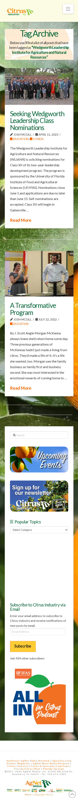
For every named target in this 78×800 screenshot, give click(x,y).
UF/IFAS (56, 401)
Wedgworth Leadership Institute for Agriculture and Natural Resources (38, 234)
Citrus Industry (17, 766)
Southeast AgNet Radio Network (28, 760)
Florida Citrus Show (27, 768)
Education (20, 139)
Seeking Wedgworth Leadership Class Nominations (37, 120)
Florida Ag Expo (53, 768)
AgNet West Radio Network (51, 763)
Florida (37, 139)
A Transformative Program (33, 308)
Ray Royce (40, 401)
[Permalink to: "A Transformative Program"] (39, 273)
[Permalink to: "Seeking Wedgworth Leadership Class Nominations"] (39, 86)
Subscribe (22, 645)
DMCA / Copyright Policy (39, 795)
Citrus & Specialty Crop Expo (50, 766)
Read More (20, 220)
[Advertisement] (41, 567)
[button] (68, 9)
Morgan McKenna (17, 401)
